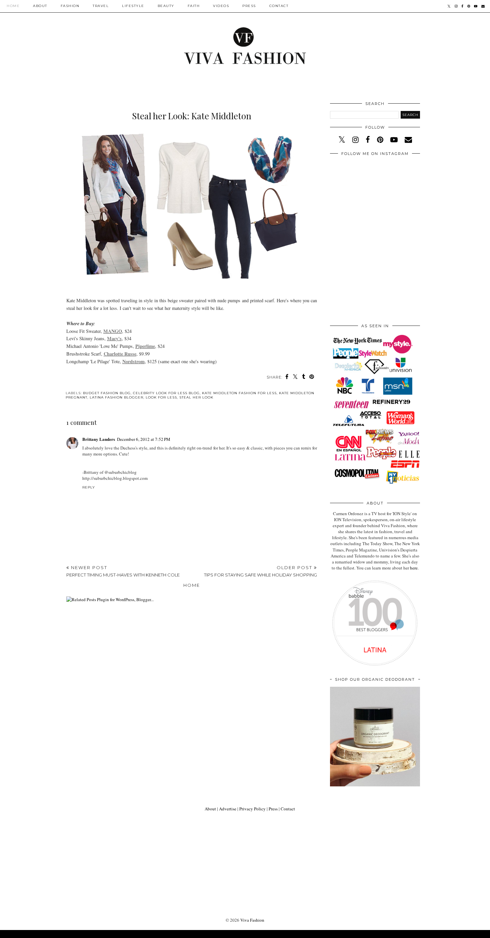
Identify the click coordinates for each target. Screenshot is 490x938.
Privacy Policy (252, 809)
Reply (88, 487)
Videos (221, 6)
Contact (279, 6)
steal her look (196, 397)
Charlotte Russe (120, 353)
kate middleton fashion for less (239, 393)
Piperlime (145, 346)
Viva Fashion (252, 920)
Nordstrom (133, 361)
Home (13, 6)
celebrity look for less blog (166, 393)
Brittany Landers (98, 439)
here (414, 568)
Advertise (227, 809)
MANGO (112, 331)
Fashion (70, 6)
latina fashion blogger (116, 397)
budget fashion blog (107, 393)
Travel (101, 6)
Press (249, 6)
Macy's (114, 338)
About (40, 6)
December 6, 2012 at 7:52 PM (143, 439)
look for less (161, 397)
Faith (194, 6)
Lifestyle (133, 6)
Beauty (166, 6)
